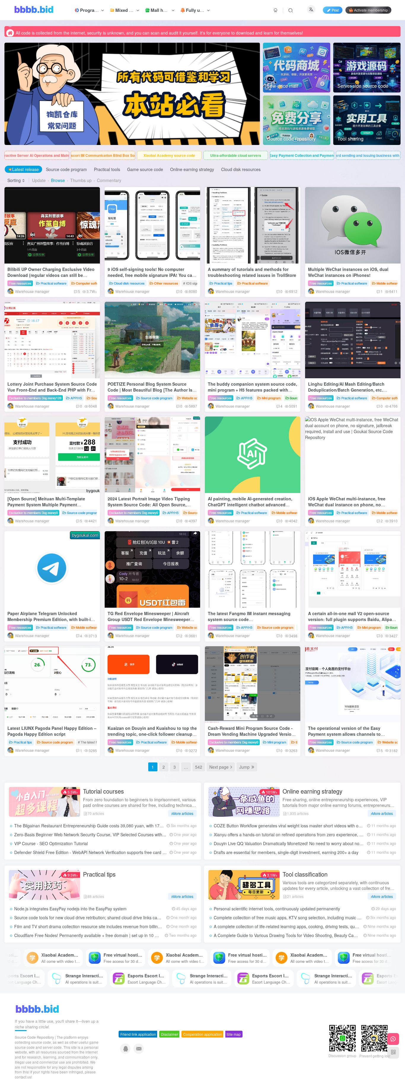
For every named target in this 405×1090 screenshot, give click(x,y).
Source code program (66, 169)
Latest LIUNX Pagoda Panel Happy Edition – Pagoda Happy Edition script (51, 731)
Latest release (25, 169)
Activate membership (371, 9)
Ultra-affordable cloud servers (235, 155)
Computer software (89, 283)
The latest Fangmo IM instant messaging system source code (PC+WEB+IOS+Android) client (249, 619)
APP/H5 (76, 397)
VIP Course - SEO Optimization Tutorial (51, 843)
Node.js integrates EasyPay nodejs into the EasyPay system (70, 909)
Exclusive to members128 (35, 397)
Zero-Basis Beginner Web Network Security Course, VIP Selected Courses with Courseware (100, 834)
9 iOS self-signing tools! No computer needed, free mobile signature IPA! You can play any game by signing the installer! (151, 275)
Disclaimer (169, 1034)
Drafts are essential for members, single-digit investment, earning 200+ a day (286, 852)
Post (335, 9)
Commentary (109, 180)
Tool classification (305, 874)
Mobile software (388, 283)
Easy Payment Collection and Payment (302, 155)
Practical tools (107, 169)
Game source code (145, 169)
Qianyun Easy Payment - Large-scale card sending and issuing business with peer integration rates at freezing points (368, 155)
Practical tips (223, 283)
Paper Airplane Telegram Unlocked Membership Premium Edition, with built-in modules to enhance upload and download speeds (51, 622)
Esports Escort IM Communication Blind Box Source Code (103, 155)
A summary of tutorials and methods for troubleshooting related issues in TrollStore (252, 272)
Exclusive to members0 (33, 512)
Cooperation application (202, 1034)
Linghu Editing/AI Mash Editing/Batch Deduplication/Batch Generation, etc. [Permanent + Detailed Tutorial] (346, 389)
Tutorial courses (103, 791)
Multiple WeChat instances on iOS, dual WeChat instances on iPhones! (348, 272)
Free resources (20, 283)
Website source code (197, 397)
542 (198, 767)
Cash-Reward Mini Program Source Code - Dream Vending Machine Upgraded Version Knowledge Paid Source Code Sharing (251, 734)
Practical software (53, 283)
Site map (234, 1034)
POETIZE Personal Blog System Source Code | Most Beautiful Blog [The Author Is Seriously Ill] (150, 389)
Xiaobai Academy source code (169, 155)
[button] (4, 92)
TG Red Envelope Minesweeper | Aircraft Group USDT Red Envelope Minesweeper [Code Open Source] (149, 619)
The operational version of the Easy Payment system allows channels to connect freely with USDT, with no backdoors (344, 737)
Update (39, 180)
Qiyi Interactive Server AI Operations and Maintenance (36, 155)
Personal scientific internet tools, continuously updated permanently (277, 909)
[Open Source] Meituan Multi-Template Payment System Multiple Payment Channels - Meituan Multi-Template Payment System (51, 507)
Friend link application (138, 1034)
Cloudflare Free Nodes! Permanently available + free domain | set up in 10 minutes (92, 935)
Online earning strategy (192, 169)
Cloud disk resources (241, 169)
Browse (58, 180)
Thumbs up (81, 180)
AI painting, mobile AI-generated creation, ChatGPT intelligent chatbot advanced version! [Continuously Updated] (250, 504)
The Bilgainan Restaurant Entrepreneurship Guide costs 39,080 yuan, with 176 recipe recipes (101, 826)
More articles (183, 813)
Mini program (271, 397)
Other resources (166, 283)
